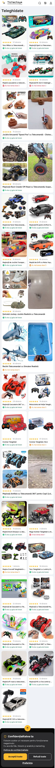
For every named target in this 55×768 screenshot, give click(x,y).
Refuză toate (39, 756)
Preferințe (28, 763)
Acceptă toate (15, 756)
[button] (40, 3)
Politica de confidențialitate (16, 750)
